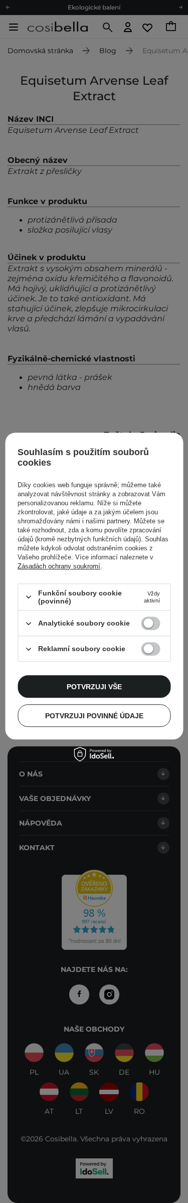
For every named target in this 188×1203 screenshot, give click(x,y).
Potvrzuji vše (94, 687)
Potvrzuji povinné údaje (94, 716)
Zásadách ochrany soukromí (59, 566)
